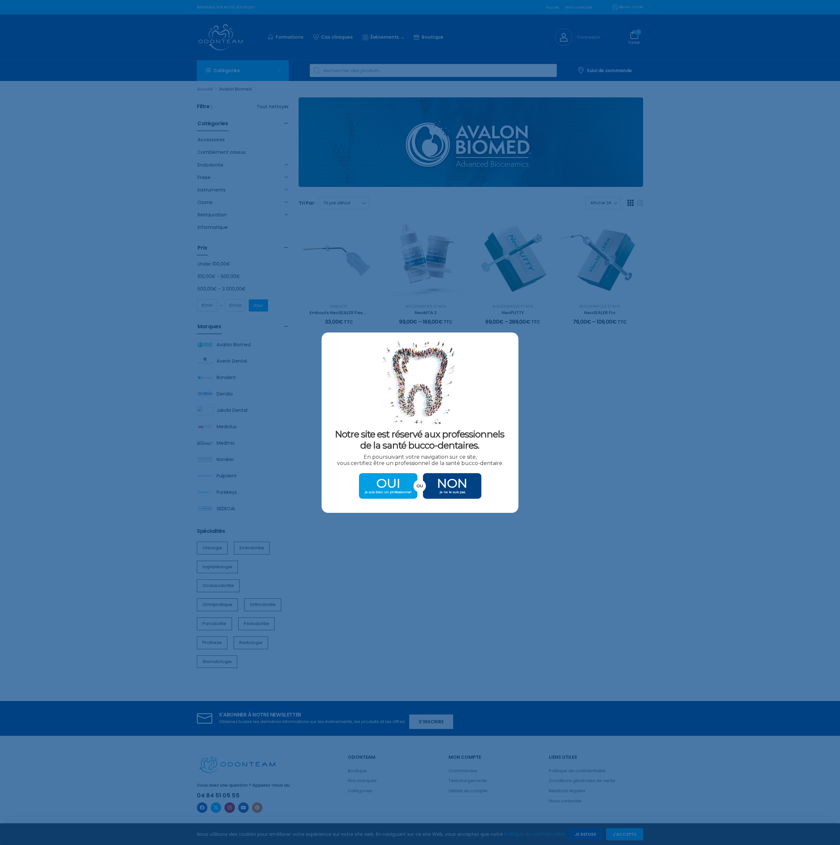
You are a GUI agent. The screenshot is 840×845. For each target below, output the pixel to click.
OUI (388, 483)
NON (452, 483)
